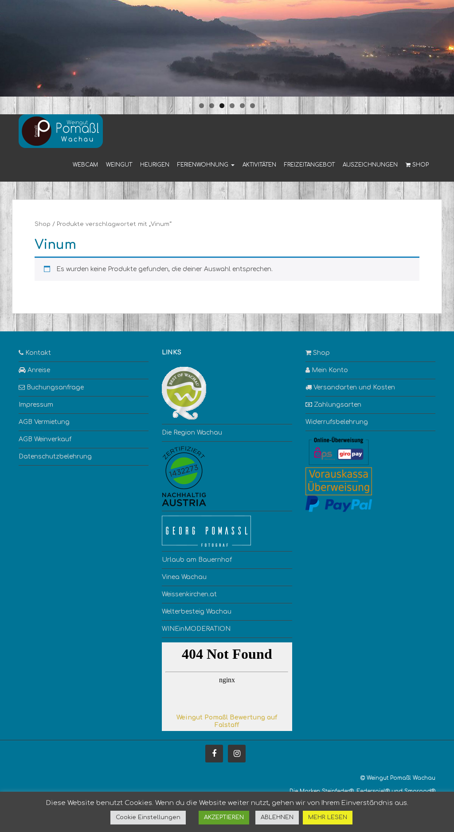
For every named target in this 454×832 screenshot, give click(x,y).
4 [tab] (232, 105)
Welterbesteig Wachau (196, 611)
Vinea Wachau (184, 577)
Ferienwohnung (203, 165)
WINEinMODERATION (196, 629)
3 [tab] (221, 105)
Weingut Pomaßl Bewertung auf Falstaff (226, 721)
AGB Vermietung (44, 422)
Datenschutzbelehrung (55, 456)
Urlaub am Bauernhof (197, 559)
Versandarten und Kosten (353, 387)
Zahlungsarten (336, 404)
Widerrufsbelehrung (336, 422)
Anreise (38, 370)
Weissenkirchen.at (189, 594)
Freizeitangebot (309, 165)
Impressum (36, 404)
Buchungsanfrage (54, 387)
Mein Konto (329, 370)
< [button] (11, 46)
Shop (420, 165)
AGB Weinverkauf (45, 439)
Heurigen (154, 165)
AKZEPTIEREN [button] (224, 817)
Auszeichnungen (370, 165)
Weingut (119, 165)
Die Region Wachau (192, 432)
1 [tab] (201, 105)
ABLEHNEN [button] (277, 817)
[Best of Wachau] (184, 393)
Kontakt (37, 353)
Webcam (85, 165)
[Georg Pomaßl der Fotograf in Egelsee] (206, 531)
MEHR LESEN (327, 817)
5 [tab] (242, 105)
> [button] (443, 46)
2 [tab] (211, 105)
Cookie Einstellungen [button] (148, 817)
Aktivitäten (259, 165)
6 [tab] (252, 105)
